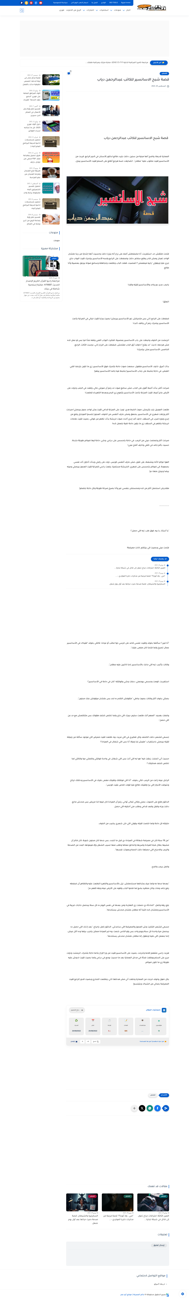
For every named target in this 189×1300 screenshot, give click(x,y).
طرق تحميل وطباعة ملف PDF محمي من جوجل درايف (31, 159)
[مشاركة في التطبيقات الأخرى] (134, 1108)
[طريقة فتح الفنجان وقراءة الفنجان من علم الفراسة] (51, 172)
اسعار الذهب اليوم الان (79, 3)
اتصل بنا (95, 3)
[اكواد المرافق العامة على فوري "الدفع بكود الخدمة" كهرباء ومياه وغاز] (51, 95)
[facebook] (36, 3)
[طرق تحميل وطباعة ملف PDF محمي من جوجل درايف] (51, 157)
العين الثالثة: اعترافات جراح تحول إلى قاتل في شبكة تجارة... (139, 568)
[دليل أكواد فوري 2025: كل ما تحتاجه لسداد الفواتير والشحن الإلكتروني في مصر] (51, 126)
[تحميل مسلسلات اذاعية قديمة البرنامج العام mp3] (51, 203)
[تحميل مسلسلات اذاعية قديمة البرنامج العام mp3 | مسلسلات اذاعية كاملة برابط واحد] (51, 141)
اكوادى (103, 3)
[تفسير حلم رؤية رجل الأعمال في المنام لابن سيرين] (51, 110)
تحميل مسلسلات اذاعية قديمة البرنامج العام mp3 (31, 205)
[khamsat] (26, 3)
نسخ (94, 1041)
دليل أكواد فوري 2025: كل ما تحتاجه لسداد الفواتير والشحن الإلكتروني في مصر (32, 128)
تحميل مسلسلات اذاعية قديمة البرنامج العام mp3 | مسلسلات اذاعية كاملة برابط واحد (31, 144)
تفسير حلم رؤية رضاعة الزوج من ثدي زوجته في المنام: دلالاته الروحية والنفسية (31, 221)
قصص (164, 73)
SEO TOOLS (113, 3)
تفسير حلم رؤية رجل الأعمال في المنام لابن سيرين (31, 112)
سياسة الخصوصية (60, 3)
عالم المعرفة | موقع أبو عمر (132, 1295)
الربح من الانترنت (73, 10)
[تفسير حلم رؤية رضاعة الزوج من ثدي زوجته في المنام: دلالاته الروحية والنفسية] (51, 219)
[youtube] (40, 3)
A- (82, 1041)
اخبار (128, 10)
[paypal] (21, 3)
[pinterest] (31, 3)
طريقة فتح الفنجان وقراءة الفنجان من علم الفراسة (32, 174)
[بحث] (22, 10)
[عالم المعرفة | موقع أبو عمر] (151, 7)
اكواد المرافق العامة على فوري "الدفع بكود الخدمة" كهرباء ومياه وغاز (31, 97)
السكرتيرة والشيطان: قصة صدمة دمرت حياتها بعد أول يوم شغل (137, 584)
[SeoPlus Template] (167, 1295)
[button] (157, 1108)
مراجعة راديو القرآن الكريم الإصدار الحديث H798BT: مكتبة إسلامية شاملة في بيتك (43, 285)
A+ (88, 1041)
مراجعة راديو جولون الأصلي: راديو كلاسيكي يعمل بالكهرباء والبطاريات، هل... (115, 63)
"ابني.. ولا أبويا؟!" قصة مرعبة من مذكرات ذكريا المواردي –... (140, 576)
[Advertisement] (94, 39)
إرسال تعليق (159, 1245)
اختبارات (90, 10)
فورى (61, 10)
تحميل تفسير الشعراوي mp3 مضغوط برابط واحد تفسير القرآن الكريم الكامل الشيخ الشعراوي (32, 190)
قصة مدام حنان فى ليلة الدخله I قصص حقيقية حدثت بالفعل (31, 81)
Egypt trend (125, 3)
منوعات (117, 10)
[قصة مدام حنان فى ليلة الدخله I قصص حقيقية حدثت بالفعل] (51, 79)
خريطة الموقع (159, 1284)
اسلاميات (104, 10)
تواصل (73, 1041)
